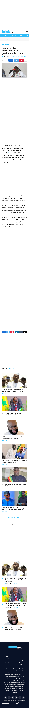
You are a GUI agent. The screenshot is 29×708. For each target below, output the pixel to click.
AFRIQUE (21, 35)
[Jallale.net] (8, 31)
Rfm (9, 153)
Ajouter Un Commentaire (14, 517)
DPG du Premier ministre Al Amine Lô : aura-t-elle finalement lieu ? (13, 414)
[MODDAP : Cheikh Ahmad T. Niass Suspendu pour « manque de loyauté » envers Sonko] (14, 498)
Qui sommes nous (6, 702)
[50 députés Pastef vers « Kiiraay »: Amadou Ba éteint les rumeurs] (14, 474)
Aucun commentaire (22, 56)
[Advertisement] (14, 14)
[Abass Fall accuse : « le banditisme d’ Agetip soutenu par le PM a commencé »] (14, 380)
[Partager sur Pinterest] (21, 60)
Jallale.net (6, 56)
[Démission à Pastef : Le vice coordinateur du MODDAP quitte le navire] (14, 451)
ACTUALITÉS (5, 44)
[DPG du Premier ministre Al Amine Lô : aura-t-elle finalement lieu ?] (14, 403)
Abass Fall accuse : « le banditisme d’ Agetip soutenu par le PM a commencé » (13, 390)
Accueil (3, 39)
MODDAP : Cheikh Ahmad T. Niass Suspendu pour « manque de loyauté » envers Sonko (14, 508)
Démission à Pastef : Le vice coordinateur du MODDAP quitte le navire (14, 461)
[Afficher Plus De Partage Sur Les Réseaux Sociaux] (25, 60)
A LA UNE (4, 35)
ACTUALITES (13, 35)
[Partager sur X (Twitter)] (16, 60)
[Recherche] (24, 31)
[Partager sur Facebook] (10, 60)
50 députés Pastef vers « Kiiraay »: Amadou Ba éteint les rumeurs (14, 485)
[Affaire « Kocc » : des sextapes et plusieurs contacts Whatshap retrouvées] (14, 427)
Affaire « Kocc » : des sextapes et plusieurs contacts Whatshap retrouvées (14, 437)
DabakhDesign (21, 700)
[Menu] (27, 31)
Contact (16, 703)
